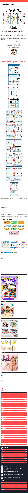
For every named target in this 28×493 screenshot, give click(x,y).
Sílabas (13, 399)
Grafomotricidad (13, 417)
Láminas (3, 484)
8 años (13, 460)
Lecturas (13, 415)
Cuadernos (13, 408)
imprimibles (13, 397)
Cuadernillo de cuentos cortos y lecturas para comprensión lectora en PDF (12, 374)
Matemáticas (13, 410)
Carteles (13, 435)
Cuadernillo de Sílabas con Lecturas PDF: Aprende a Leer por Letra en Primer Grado (13, 474)
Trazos (13, 406)
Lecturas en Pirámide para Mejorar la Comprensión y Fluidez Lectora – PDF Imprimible (14, 468)
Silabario (13, 437)
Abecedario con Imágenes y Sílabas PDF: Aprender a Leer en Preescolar (12, 477)
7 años (13, 458)
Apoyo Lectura (13, 419)
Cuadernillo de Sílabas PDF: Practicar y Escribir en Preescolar (11, 471)
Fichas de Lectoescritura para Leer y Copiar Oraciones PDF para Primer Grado (13, 388)
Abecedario (13, 401)
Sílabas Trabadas (13, 428)
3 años (13, 451)
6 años (13, 456)
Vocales (13, 426)
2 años (13, 449)
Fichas (2, 482)
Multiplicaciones (13, 444)
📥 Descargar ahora (4, 207)
